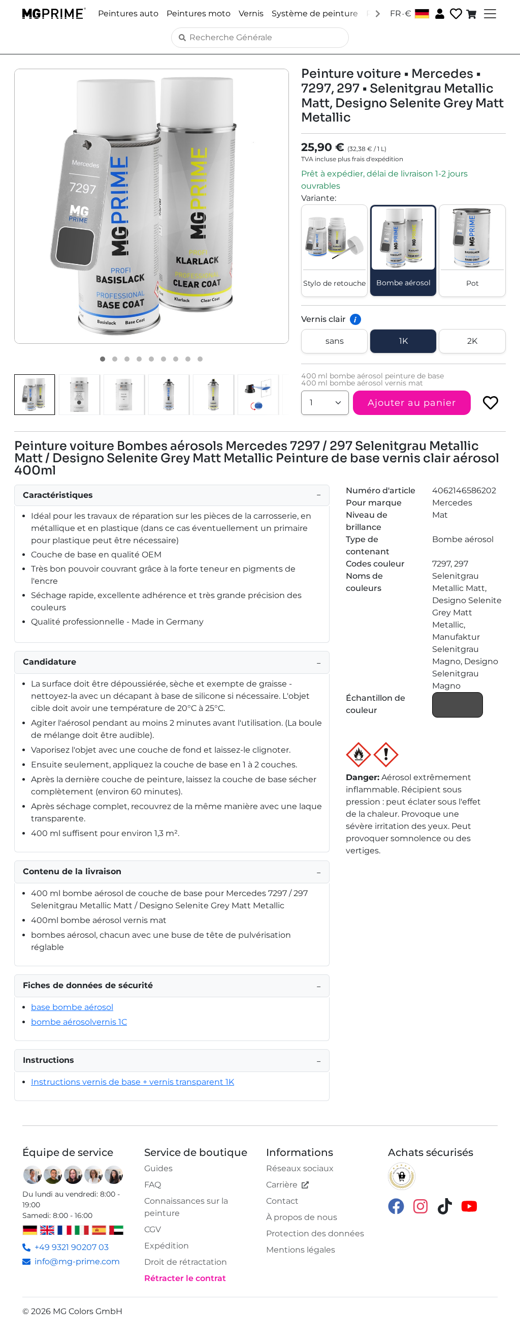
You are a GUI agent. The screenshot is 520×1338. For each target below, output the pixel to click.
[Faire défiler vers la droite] (378, 13)
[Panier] (472, 14)
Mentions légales (300, 1250)
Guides (158, 1168)
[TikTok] (445, 1206)
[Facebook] (396, 1206)
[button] (151, 206)
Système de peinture (315, 13)
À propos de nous (301, 1217)
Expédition (166, 1246)
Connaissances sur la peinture (186, 1207)
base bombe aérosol (72, 1007)
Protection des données (315, 1233)
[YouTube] (469, 1206)
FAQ (152, 1185)
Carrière (282, 1185)
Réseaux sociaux (300, 1168)
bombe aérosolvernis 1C (79, 1022)
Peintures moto (199, 13)
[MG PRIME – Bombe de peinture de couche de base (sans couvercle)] (168, 394)
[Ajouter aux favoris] (490, 402)
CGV (152, 1229)
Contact (282, 1201)
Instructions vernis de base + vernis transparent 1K (132, 1082)
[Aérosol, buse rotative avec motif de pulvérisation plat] (258, 394)
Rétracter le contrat (185, 1278)
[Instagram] (420, 1206)
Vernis (251, 13)
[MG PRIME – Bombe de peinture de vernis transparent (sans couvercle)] (213, 394)
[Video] (200, 359)
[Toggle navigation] (489, 13)
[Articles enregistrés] (455, 14)
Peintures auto (128, 13)
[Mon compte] (439, 13)
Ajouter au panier (412, 402)
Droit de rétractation (185, 1262)
